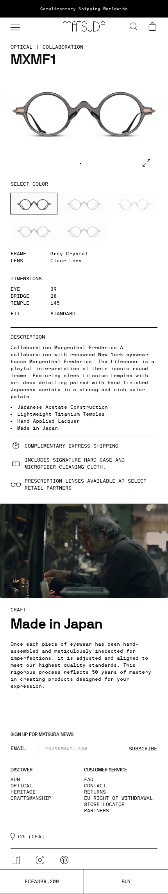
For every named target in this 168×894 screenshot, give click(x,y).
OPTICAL (21, 786)
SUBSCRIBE (143, 749)
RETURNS (95, 792)
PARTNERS (96, 810)
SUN (15, 779)
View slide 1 (80, 163)
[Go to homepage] (84, 26)
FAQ (88, 779)
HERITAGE (23, 792)
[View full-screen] (146, 163)
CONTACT (95, 786)
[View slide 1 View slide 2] (84, 121)
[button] (14, 26)
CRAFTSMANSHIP (31, 798)
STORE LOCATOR (104, 804)
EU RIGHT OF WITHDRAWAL (118, 798)
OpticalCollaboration (47, 47)
